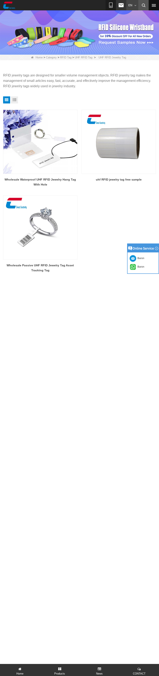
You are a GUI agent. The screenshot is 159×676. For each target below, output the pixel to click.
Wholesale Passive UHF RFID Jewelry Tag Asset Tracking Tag (40, 268)
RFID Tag (65, 57)
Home (39, 57)
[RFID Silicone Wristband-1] (79, 32)
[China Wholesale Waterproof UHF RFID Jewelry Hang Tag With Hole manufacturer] (40, 142)
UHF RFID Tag (83, 57)
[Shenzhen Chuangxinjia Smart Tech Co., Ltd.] (9, 5)
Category (51, 57)
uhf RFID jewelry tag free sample (119, 179)
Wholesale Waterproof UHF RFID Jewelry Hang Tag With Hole (40, 182)
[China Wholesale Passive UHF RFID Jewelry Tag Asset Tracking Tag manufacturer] (40, 227)
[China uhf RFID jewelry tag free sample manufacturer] (119, 142)
